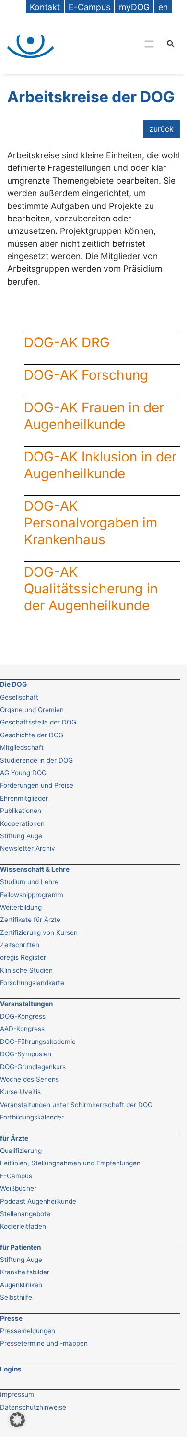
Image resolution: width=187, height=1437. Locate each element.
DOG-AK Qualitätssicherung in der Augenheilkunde (91, 589)
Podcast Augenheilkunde (38, 1201)
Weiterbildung (21, 907)
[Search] (170, 42)
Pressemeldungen (27, 1331)
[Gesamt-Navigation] (149, 43)
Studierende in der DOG (36, 760)
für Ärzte (14, 1138)
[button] (17, 1420)
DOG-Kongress (23, 1016)
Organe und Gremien (32, 709)
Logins (11, 1369)
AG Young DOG (23, 773)
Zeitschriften (19, 945)
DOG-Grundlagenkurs (33, 1067)
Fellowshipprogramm (31, 895)
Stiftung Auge (21, 836)
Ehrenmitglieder (24, 798)
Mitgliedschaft (22, 747)
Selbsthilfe (16, 1297)
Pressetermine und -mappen (44, 1343)
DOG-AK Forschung (86, 375)
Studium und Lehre (29, 882)
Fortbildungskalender (32, 1117)
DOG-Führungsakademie (38, 1041)
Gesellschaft (19, 697)
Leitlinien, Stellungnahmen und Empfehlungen (70, 1163)
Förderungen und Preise (36, 785)
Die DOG (13, 684)
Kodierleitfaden (23, 1226)
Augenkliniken (21, 1285)
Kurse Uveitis (20, 1092)
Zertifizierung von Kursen (39, 932)
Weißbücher (18, 1188)
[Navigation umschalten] (112, 43)
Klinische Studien (26, 970)
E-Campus (16, 1176)
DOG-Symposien (25, 1054)
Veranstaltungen (26, 1004)
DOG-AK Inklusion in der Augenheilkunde (100, 465)
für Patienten (20, 1247)
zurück (161, 128)
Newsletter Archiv (27, 848)
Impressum (17, 1394)
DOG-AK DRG (67, 342)
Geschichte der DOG (31, 735)
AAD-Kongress (22, 1028)
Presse (11, 1318)
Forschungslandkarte (32, 983)
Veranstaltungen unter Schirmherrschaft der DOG (76, 1104)
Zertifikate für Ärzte (30, 919)
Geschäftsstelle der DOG (38, 722)
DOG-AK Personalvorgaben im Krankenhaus (90, 523)
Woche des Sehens (29, 1079)
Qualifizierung (21, 1150)
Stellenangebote (25, 1214)
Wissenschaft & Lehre (35, 869)
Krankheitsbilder (24, 1272)
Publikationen (20, 810)
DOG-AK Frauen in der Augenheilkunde (94, 415)
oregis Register (23, 957)
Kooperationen (22, 823)
